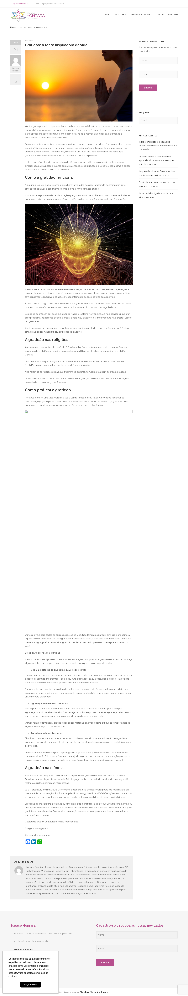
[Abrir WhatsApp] (180, 988)
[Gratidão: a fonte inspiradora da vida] (28, 53)
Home (106, 15)
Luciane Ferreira (16, 69)
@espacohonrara (20, 3)
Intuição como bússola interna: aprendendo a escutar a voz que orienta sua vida (156, 160)
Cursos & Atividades (141, 15)
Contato (173, 15)
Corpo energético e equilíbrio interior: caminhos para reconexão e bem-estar (158, 146)
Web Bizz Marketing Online (94, 992)
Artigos (29, 41)
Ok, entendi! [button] (30, 984)
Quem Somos (120, 15)
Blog (161, 15)
